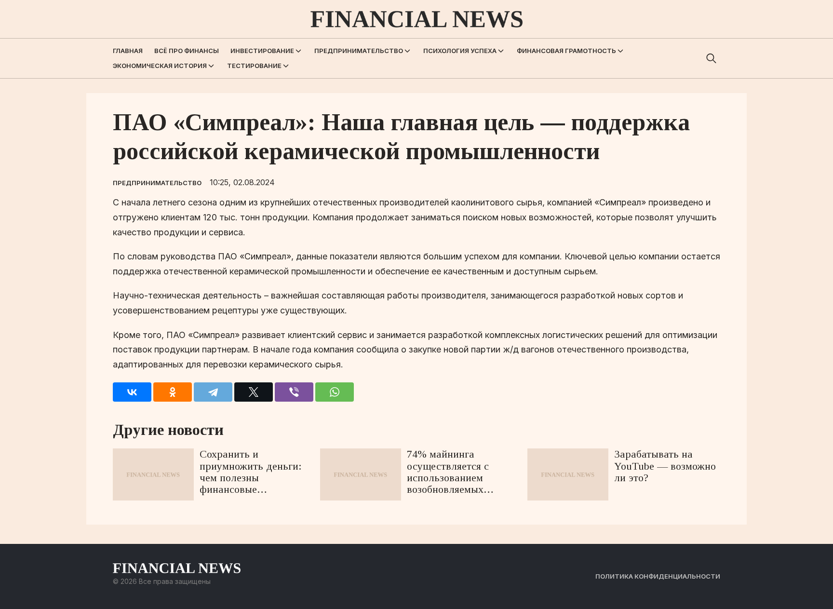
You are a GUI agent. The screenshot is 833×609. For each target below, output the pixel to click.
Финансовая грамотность (566, 50)
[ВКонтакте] (132, 392)
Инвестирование (262, 50)
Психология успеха (460, 50)
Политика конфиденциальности (657, 576)
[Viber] (294, 392)
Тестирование (254, 65)
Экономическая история (160, 65)
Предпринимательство (358, 50)
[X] (253, 392)
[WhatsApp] (334, 392)
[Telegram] (213, 392)
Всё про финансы (186, 50)
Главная (128, 50)
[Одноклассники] (172, 392)
